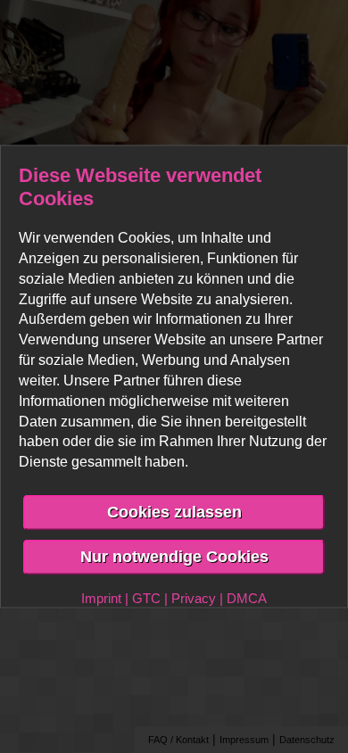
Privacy (193, 597)
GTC (146, 597)
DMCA (247, 597)
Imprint (101, 597)
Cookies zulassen (174, 512)
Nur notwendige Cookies (174, 556)
